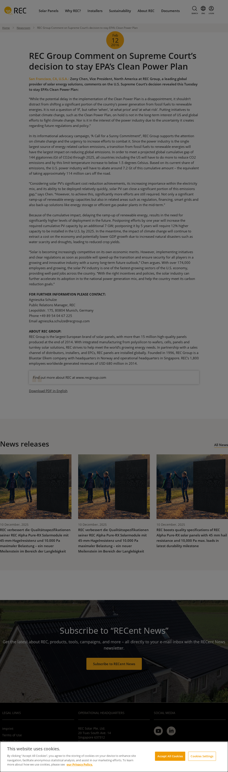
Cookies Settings (202, 756)
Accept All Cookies (170, 756)
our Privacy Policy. (80, 764)
